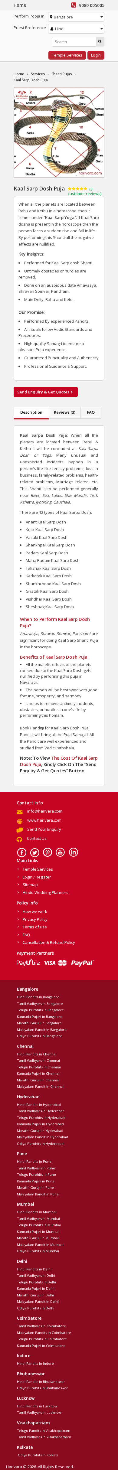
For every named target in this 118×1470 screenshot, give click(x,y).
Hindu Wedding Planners (45, 892)
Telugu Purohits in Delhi (36, 1282)
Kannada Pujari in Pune (35, 1181)
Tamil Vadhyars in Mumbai (38, 1218)
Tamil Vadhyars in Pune (36, 1168)
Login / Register (37, 877)
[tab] (31, 413)
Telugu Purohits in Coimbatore (42, 1339)
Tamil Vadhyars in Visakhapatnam (44, 1437)
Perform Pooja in (29, 16)
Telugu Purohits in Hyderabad (41, 1117)
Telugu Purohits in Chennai (39, 1067)
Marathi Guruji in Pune (35, 1187)
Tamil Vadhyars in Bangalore (40, 1003)
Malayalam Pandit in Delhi (38, 1301)
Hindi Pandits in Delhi (34, 1269)
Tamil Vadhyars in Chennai (38, 1060)
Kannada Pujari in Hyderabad (40, 1124)
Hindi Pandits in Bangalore (38, 997)
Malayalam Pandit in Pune (38, 1194)
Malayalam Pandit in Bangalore (42, 1029)
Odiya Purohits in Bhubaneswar (42, 1388)
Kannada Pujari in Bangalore (39, 1016)
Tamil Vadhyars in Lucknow (39, 1412)
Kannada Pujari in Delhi (35, 1288)
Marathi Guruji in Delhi (35, 1295)
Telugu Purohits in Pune (36, 1174)
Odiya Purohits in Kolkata (37, 1455)
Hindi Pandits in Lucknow (37, 1406)
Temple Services (67, 55)
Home (20, 5)
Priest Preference (30, 27)
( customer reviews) (84, 191)
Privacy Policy (35, 919)
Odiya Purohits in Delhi (35, 1308)
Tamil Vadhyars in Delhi (36, 1275)
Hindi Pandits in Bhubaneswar (41, 1381)
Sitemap (30, 884)
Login (96, 55)
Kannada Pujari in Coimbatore (41, 1345)
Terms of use (35, 927)
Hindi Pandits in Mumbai (36, 1212)
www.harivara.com (44, 820)
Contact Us (37, 838)
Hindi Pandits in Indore (35, 1363)
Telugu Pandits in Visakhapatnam (43, 1430)
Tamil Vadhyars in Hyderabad (40, 1111)
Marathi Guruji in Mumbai (38, 1238)
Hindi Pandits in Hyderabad (39, 1104)
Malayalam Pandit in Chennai (40, 1086)
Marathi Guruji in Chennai (38, 1080)
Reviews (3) (64, 412)
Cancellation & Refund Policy (49, 942)
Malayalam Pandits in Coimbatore (44, 1332)
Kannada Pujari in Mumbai (38, 1231)
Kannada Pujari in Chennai (38, 1073)
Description (31, 412)
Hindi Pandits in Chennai (36, 1054)
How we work (35, 911)
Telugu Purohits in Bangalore (40, 1010)
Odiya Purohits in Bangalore (39, 1036)
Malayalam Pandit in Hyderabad (42, 1137)
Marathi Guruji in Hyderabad (40, 1130)
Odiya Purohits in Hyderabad (40, 1143)
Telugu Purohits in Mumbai (39, 1225)
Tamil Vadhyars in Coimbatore (41, 1326)
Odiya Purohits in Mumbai (38, 1251)
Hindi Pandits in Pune (34, 1161)
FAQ (91, 412)
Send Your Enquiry (44, 829)
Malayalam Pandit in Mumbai (40, 1244)
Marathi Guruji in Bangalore (39, 1023)
